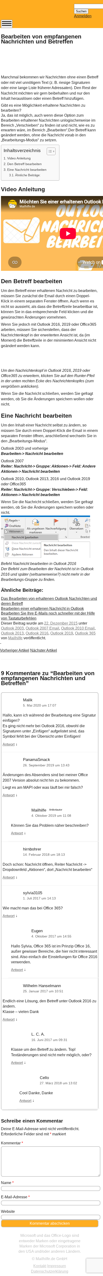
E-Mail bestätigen (24, 144)
